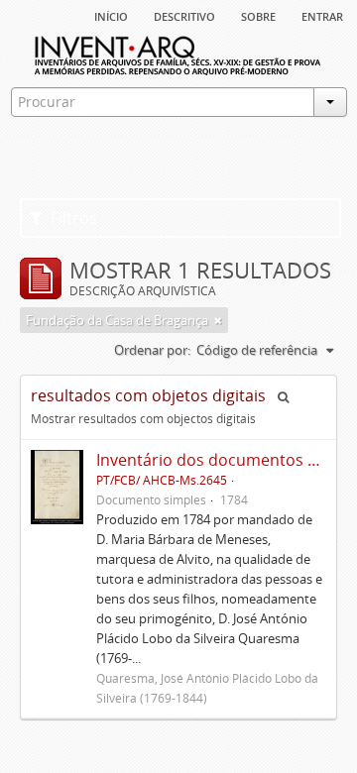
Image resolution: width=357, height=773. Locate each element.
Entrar (322, 15)
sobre (258, 15)
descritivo (184, 15)
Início (111, 15)
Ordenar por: (152, 350)
